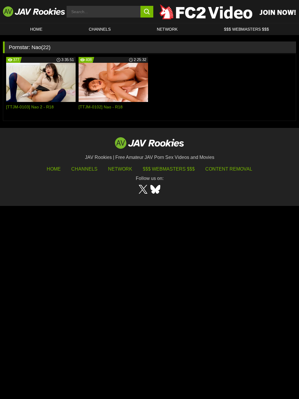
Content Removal (228, 168)
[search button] (147, 12)
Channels (100, 29)
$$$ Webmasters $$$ (169, 168)
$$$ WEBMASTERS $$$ (246, 29)
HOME (36, 29)
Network (167, 29)
